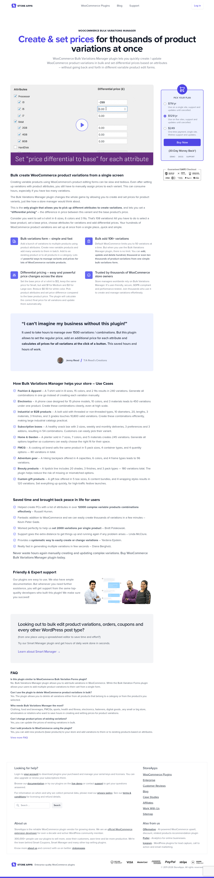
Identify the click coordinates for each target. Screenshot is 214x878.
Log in (197, 5)
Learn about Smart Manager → (39, 652)
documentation (35, 783)
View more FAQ (19, 737)
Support (134, 5)
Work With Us (151, 808)
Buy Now (182, 142)
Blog (119, 5)
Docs (180, 157)
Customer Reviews (154, 786)
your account (31, 774)
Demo (172, 157)
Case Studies (151, 797)
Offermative (149, 829)
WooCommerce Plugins (95, 5)
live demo (77, 783)
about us (32, 848)
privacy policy (104, 793)
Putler (146, 838)
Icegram (147, 843)
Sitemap (148, 814)
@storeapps (78, 848)
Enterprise (149, 780)
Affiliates (148, 802)
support (99, 783)
